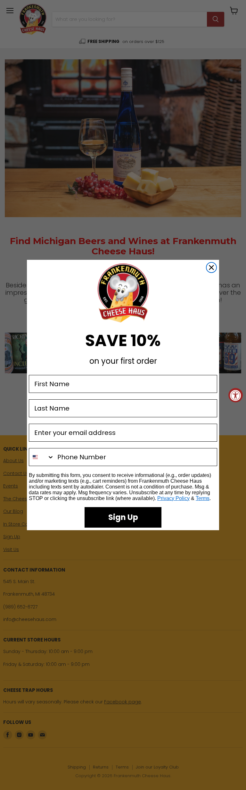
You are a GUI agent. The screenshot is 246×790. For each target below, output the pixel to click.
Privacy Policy (173, 498)
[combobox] (41, 457)
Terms (202, 498)
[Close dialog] (211, 267)
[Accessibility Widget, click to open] (235, 395)
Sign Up (123, 517)
